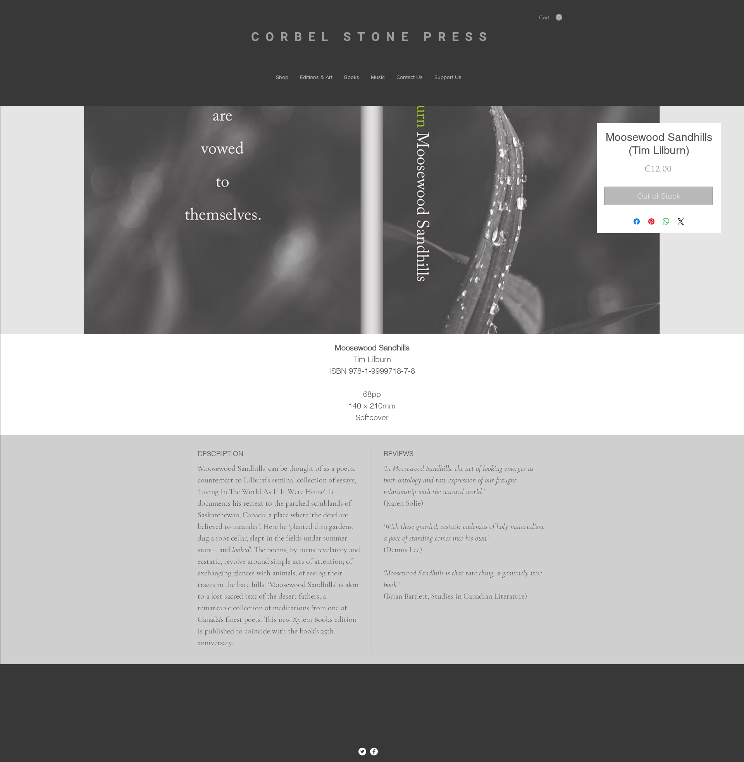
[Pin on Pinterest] (651, 221)
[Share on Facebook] (636, 221)
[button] (550, 17)
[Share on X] (680, 221)
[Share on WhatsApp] (666, 221)
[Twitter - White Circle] (362, 751)
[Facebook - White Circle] (374, 751)
